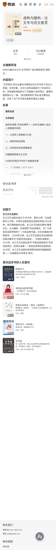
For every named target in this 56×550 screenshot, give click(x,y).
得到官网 (6, 547)
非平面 (18, 341)
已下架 (10, 40)
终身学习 (19, 269)
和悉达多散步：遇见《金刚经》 (30, 305)
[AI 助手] (40, 536)
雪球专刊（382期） (24, 324)
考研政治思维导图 (24, 288)
